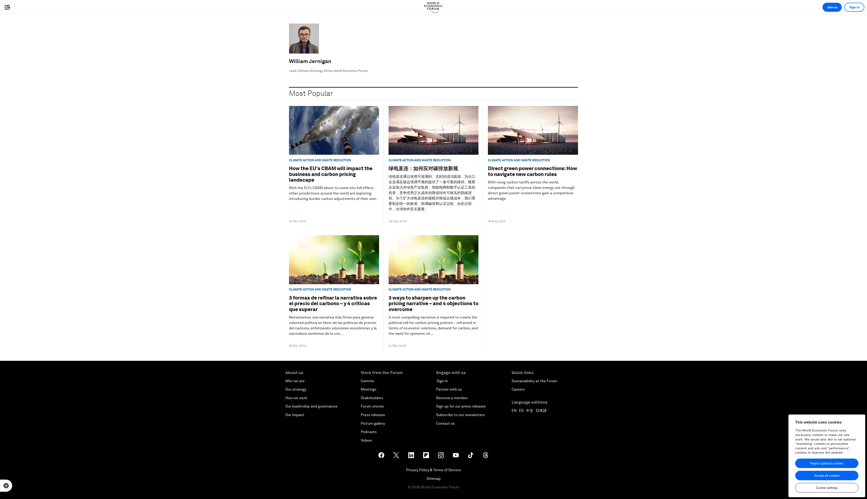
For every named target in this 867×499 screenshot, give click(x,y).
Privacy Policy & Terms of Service (433, 470)
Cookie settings (827, 488)
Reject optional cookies (826, 463)
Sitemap (434, 478)
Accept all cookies (827, 475)
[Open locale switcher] (6, 486)
